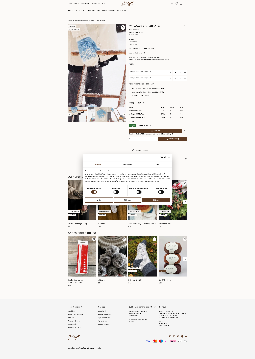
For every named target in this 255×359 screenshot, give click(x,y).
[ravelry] (182, 336)
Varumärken (121, 10)
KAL (103, 4)
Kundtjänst (72, 311)
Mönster (76, 21)
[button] (77, 114)
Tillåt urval (127, 200)
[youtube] (186, 336)
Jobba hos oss (103, 324)
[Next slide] (124, 114)
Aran (141, 32)
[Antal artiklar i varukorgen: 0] (185, 4)
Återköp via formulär (75, 314)
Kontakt (71, 318)
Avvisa (99, 200)
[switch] (116, 192)
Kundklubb (96, 4)
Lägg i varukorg (155, 131)
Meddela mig (174, 139)
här (146, 319)
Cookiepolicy (72, 324)
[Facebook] (170, 336)
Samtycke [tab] (97, 164)
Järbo (91, 21)
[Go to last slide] (70, 114)
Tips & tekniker (73, 4)
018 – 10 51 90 (169, 311)
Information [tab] (127, 164)
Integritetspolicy (74, 327)
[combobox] (150, 72)
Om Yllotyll (85, 4)
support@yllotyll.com (171, 318)
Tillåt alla (156, 200)
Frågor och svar (74, 321)
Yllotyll (70, 21)
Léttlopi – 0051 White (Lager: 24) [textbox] (140, 72)
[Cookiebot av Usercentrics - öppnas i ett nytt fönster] (161, 157)
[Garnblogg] (174, 336)
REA (98, 10)
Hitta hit (131, 321)
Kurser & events (108, 10)
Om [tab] (157, 164)
